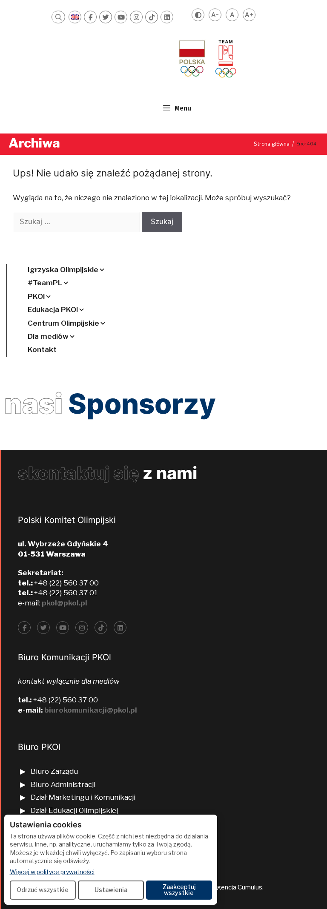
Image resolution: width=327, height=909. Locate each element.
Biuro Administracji (63, 784)
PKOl (36, 296)
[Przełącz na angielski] (75, 17)
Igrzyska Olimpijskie (63, 269)
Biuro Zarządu (54, 771)
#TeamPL (45, 282)
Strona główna (272, 144)
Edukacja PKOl (53, 309)
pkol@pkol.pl (64, 603)
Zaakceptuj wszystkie (179, 889)
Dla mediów (48, 336)
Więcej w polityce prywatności (52, 871)
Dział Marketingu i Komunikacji (83, 797)
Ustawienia (111, 889)
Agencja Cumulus (237, 887)
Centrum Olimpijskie (63, 323)
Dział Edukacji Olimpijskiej (74, 810)
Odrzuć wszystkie (43, 889)
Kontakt (42, 349)
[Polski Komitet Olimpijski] (206, 58)
